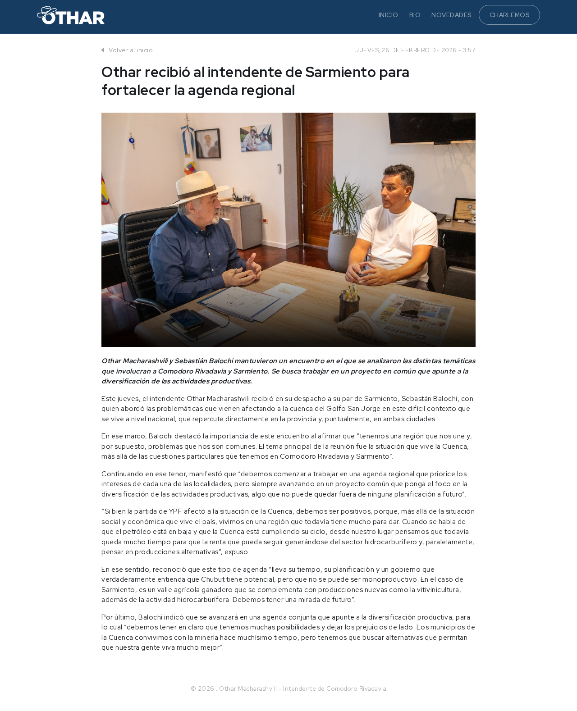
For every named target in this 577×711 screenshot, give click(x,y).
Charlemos (510, 15)
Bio (415, 15)
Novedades (451, 15)
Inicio (388, 15)
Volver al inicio (130, 50)
